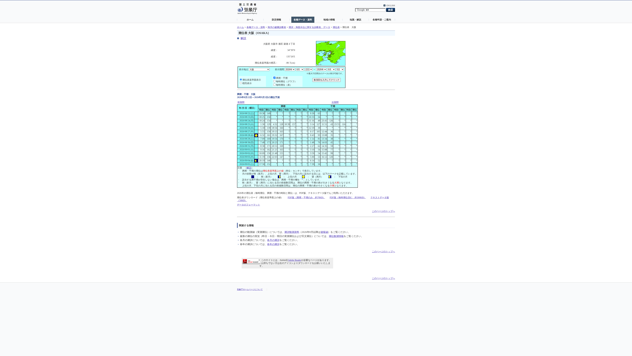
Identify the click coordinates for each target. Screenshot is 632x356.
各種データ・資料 (303, 19)
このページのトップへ (383, 211)
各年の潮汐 (273, 244)
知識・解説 (355, 19)
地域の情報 (329, 19)
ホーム (250, 19)
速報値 (324, 232)
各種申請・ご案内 (382, 19)
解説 (243, 38)
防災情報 (276, 19)
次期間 (335, 102)
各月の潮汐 (273, 240)
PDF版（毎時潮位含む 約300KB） (348, 197)
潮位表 (336, 27)
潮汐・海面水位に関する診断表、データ (309, 27)
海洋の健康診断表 (277, 27)
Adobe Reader (294, 260)
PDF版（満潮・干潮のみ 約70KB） (306, 197)
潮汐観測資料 (291, 232)
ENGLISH (390, 5)
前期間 (240, 102)
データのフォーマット (248, 205)
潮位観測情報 (336, 236)
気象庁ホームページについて (250, 289)
